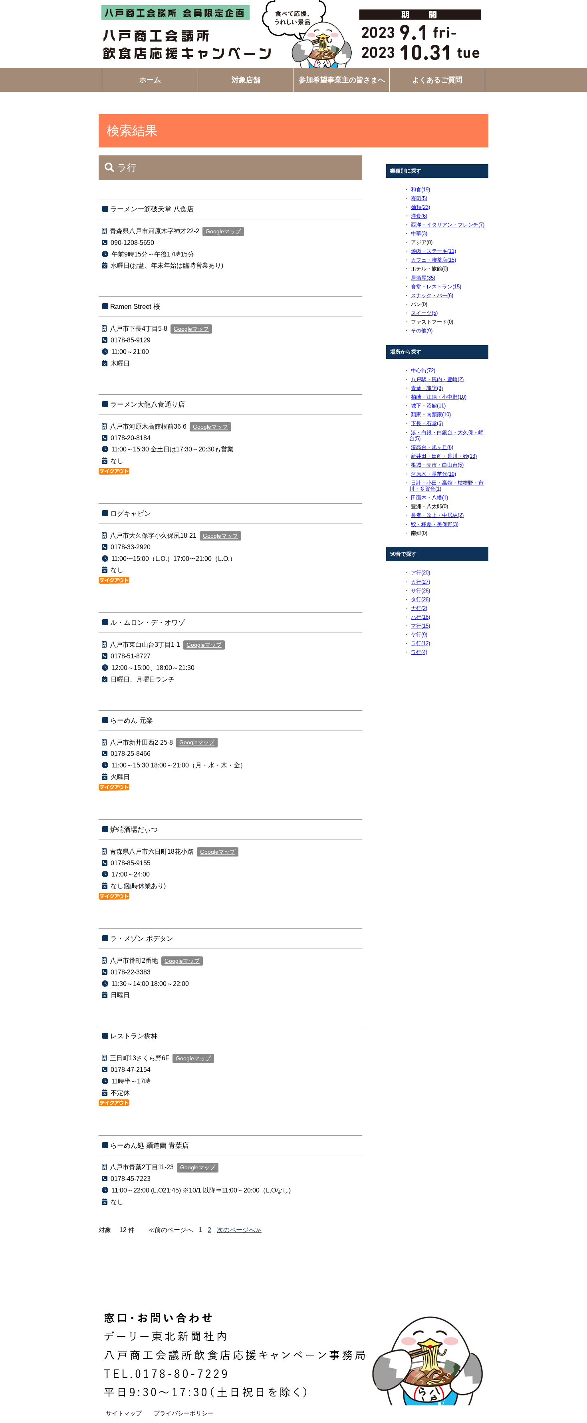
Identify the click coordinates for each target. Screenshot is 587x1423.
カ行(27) (420, 582)
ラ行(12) (420, 643)
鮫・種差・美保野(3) (434, 524)
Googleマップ (223, 232)
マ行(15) (420, 626)
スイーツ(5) (424, 313)
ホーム (150, 80)
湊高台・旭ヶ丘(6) (432, 447)
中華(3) (419, 234)
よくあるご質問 (437, 80)
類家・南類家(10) (431, 414)
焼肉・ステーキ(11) (433, 251)
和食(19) (420, 190)
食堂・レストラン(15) (436, 287)
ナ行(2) (419, 608)
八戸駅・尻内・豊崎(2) (437, 379)
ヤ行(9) (419, 635)
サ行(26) (420, 591)
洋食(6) (419, 216)
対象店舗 (246, 80)
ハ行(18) (420, 617)
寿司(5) (419, 198)
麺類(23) (420, 207)
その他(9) (421, 331)
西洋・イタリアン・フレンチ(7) (447, 225)
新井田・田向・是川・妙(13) (444, 456)
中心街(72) (423, 371)
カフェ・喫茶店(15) (433, 260)
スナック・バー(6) (432, 295)
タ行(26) (420, 599)
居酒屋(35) (423, 278)
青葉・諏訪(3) (427, 388)
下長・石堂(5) (427, 423)
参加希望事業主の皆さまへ (342, 80)
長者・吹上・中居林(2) (437, 515)
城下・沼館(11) (428, 406)
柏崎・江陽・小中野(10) (438, 397)
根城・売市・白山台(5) (437, 465)
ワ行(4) (419, 652)
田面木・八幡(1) (429, 498)
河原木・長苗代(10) (433, 474)
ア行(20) (420, 573)
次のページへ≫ (239, 1229)
